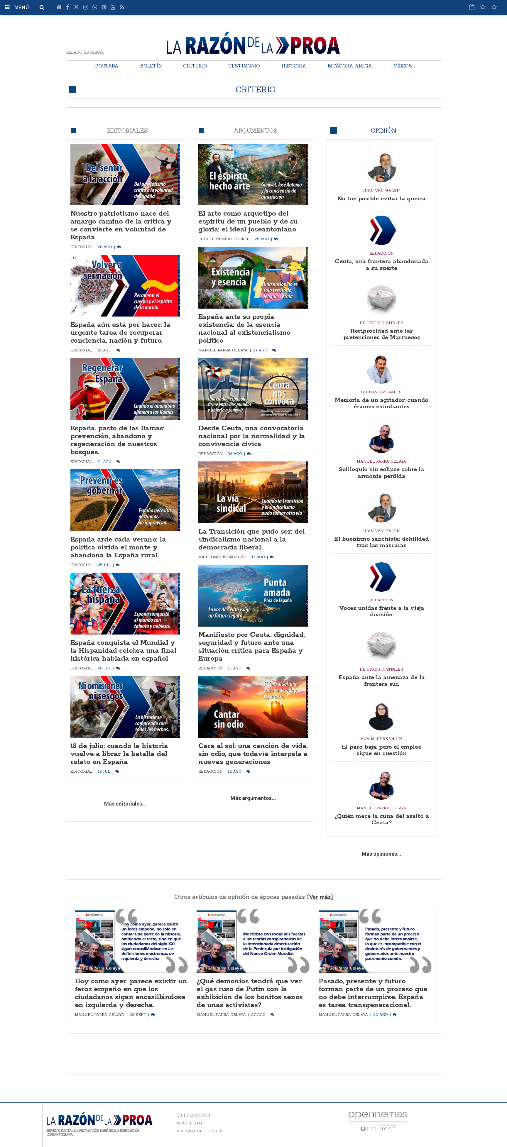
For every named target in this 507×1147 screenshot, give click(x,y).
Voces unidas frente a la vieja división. (381, 611)
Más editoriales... (125, 804)
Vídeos (402, 66)
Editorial (82, 246)
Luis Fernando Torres (224, 238)
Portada (107, 66)
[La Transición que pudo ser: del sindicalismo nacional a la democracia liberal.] (253, 492)
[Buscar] (42, 7)
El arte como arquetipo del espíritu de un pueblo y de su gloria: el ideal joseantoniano (248, 221)
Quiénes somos (193, 1115)
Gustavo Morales (381, 392)
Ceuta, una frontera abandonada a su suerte (381, 265)
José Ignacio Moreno (223, 556)
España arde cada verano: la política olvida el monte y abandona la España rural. (118, 547)
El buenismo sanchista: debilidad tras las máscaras (381, 542)
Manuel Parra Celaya (223, 350)
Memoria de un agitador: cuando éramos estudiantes (381, 403)
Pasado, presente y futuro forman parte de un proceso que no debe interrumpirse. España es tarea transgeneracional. (373, 993)
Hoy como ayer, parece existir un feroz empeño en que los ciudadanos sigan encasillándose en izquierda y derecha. (131, 993)
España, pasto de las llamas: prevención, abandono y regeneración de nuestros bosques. (117, 440)
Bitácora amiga (349, 66)
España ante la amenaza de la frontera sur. (382, 681)
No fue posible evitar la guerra (381, 198)
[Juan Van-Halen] (381, 167)
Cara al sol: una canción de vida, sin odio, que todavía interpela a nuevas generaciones (252, 754)
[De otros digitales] (381, 299)
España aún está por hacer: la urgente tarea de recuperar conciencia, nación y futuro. (120, 332)
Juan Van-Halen (381, 190)
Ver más (320, 897)
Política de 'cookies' (200, 1131)
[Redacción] (381, 230)
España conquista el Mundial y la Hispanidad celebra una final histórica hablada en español (123, 650)
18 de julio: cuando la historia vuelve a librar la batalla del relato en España (119, 754)
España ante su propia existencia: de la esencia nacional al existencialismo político (244, 328)
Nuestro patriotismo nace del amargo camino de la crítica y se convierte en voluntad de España (120, 225)
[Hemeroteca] (471, 7)
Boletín (151, 66)
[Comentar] (119, 246)
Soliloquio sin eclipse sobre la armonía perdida (381, 473)
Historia (293, 66)
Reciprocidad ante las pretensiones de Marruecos (381, 334)
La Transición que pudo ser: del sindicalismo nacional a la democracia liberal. (251, 539)
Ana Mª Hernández (382, 738)
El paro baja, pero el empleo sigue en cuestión (381, 750)
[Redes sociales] (483, 7)
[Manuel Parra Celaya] (381, 438)
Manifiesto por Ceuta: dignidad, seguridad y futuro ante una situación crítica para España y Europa (251, 646)
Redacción (211, 453)
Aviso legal (190, 1123)
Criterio (195, 66)
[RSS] (122, 7)
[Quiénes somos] (494, 7)
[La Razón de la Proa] (253, 41)
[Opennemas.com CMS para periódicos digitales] (378, 1121)
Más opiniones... (381, 854)
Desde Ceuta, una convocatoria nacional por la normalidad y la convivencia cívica (251, 436)
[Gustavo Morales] (381, 369)
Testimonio (244, 66)
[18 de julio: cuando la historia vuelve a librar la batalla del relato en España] (125, 707)
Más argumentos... (253, 798)
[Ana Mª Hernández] (381, 715)
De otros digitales (381, 322)
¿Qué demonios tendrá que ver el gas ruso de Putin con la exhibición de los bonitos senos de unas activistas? (249, 993)
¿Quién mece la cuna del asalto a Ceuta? (381, 819)
